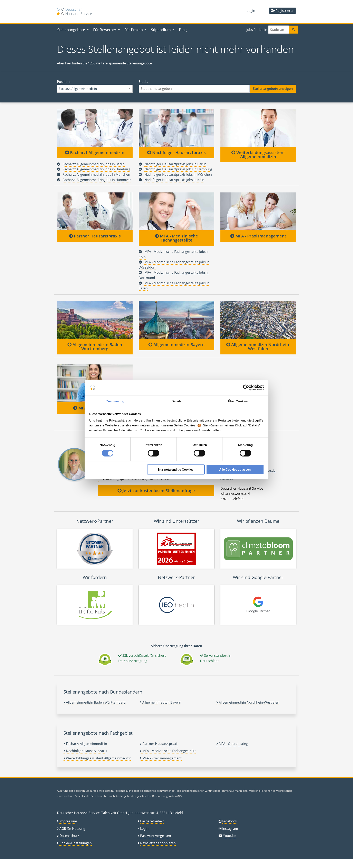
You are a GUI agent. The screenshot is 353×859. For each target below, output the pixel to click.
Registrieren (284, 10)
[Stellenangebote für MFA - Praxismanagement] (258, 211)
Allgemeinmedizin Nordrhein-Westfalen (260, 346)
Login (251, 10)
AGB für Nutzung (72, 828)
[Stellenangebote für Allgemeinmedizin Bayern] (176, 319)
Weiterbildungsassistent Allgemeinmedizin (260, 154)
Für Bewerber (104, 29)
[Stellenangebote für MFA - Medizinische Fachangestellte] (176, 211)
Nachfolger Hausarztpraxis (178, 152)
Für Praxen (133, 29)
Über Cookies (238, 401)
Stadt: (143, 81)
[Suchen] (293, 30)
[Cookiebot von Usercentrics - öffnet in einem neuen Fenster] (246, 388)
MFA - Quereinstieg (233, 743)
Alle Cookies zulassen (235, 469)
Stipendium (161, 29)
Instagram (230, 828)
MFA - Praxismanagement (260, 236)
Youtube (229, 835)
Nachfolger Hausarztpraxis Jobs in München (178, 174)
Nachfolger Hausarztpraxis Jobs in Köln (174, 180)
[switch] (153, 453)
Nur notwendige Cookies (175, 469)
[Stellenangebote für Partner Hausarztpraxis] (95, 211)
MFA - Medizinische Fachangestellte (178, 238)
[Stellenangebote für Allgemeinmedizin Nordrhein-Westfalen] (258, 319)
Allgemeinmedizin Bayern (178, 344)
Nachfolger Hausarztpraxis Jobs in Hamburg (178, 169)
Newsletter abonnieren (158, 843)
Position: (63, 81)
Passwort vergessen (155, 835)
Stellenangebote (71, 29)
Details (177, 401)
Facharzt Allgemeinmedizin (96, 152)
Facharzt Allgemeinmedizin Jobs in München (96, 174)
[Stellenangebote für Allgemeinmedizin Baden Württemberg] (95, 319)
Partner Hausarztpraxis (97, 236)
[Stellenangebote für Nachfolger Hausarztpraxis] (176, 127)
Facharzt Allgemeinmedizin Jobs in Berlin (94, 164)
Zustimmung (115, 401)
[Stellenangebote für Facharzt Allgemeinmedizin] (95, 127)
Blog (183, 29)
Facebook (229, 821)
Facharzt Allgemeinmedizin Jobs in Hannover (97, 180)
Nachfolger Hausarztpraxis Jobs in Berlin (175, 164)
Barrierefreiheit (152, 821)
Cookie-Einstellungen (75, 843)
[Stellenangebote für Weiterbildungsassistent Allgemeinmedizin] (258, 127)
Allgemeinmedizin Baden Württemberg (96, 346)
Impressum (68, 821)
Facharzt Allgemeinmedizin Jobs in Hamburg (96, 169)
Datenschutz (69, 835)
